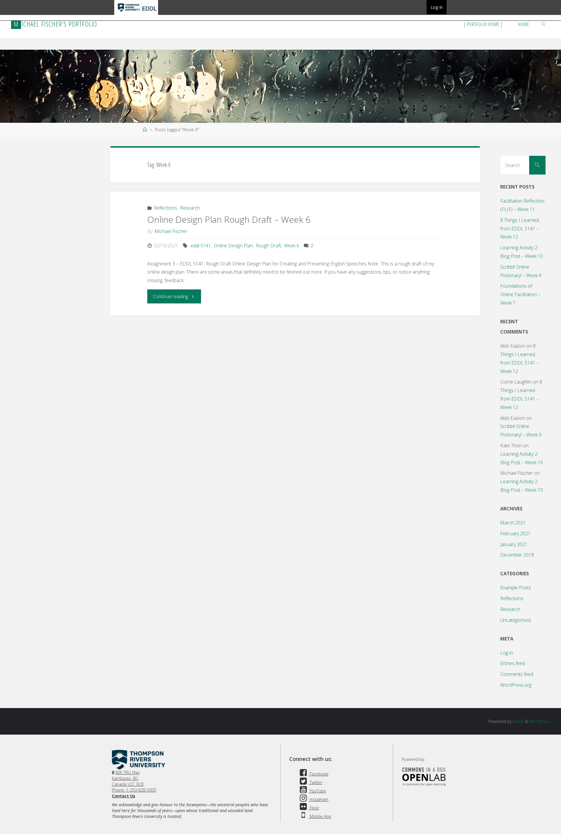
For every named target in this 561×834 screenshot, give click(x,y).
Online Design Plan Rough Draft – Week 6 (229, 219)
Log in (506, 653)
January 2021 (513, 544)
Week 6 (291, 245)
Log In (437, 7)
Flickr (314, 808)
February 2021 (515, 533)
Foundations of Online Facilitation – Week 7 (520, 294)
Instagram (318, 799)
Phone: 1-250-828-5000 (134, 790)
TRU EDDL (136, 14)
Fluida (518, 721)
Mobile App (320, 816)
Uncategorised (515, 620)
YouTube (317, 791)
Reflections (165, 208)
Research (190, 208)
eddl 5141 (201, 245)
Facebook (318, 774)
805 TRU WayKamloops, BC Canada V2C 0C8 (127, 778)
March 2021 (513, 522)
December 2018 (517, 555)
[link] (543, 24)
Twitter (315, 782)
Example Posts (515, 587)
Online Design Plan (233, 245)
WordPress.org (515, 685)
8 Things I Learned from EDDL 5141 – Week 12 (519, 228)
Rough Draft (268, 245)
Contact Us (123, 796)
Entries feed (512, 663)
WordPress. (540, 721)
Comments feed (516, 674)
